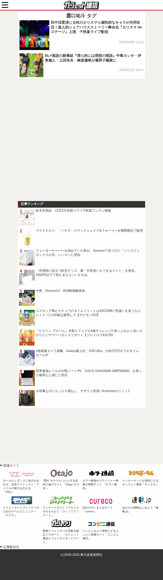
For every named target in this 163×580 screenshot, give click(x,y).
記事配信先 (11, 547)
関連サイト (11, 465)
